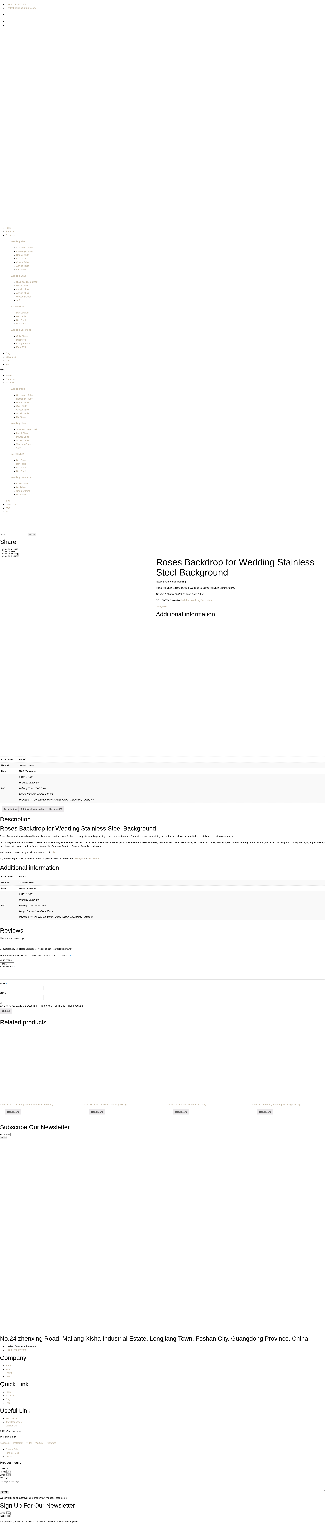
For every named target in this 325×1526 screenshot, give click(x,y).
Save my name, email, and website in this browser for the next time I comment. (42, 1006)
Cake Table (22, 336)
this (53, 852)
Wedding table (18, 241)
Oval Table (21, 258)
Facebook (94, 858)
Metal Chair (22, 285)
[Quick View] (3, 1112)
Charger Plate (23, 343)
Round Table (22, 255)
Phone (3, 1472)
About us (9, 231)
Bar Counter (22, 312)
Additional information (33, 809)
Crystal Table (22, 262)
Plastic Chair (22, 289)
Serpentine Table (24, 247)
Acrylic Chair (22, 293)
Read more (13, 1112)
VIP (7, 364)
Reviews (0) (55, 809)
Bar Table (21, 316)
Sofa (18, 300)
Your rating (7, 960)
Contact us (10, 357)
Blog (7, 353)
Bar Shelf (21, 323)
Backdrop (21, 340)
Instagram (80, 858)
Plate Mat (21, 347)
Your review (7, 966)
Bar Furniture (17, 306)
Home (8, 228)
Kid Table (21, 269)
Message (4, 1477)
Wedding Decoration (21, 330)
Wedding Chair (18, 276)
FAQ (7, 360)
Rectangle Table (24, 251)
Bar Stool (21, 320)
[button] (162, 370)
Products (9, 235)
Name (3, 983)
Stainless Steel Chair (26, 282)
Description (10, 809)
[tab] (10, 809)
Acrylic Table (22, 266)
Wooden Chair (23, 296)
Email (3, 993)
